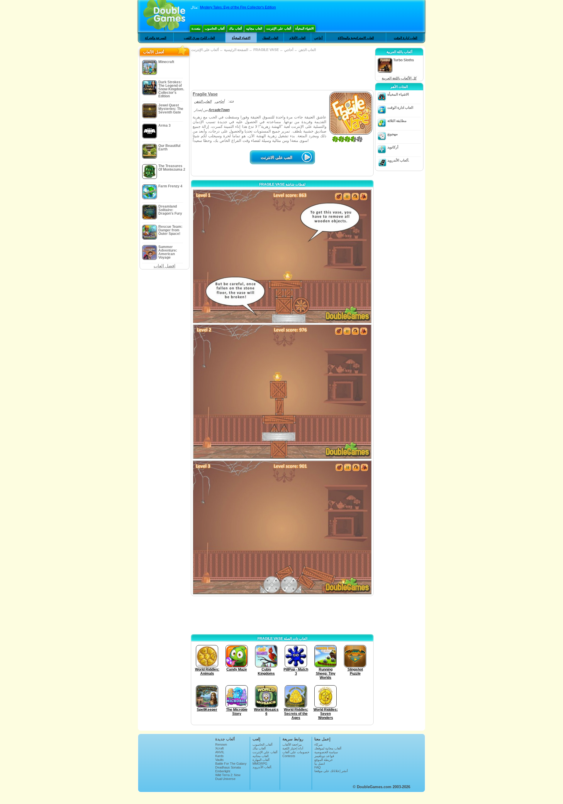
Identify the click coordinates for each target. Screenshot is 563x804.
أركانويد (392, 147)
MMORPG (259, 763)
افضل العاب (164, 265)
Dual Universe (225, 779)
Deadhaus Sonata (228, 767)
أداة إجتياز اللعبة (292, 748)
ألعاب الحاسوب (215, 28)
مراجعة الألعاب (292, 744)
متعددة (196, 28)
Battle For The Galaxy (231, 763)
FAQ (317, 767)
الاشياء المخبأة (304, 28)
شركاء (318, 744)
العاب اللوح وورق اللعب (199, 38)
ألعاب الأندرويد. (398, 160)
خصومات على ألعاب (295, 752)
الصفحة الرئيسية (236, 50)
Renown (221, 744)
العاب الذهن (307, 50)
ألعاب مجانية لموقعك (327, 748)
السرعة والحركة (155, 38)
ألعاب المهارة (260, 759)
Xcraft (219, 748)
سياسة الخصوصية (326, 752)
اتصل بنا (319, 763)
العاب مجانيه (254, 28)
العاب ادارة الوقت (405, 38)
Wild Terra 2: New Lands (227, 776)
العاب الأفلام (297, 38)
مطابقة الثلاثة (396, 121)
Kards (219, 756)
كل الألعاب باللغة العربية (399, 78)
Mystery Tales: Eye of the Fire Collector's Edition (238, 7)
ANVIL (219, 752)
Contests (288, 756)
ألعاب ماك (235, 28)
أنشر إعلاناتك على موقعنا (331, 771)
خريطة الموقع (323, 759)
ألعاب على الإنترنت (278, 28)
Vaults (219, 759)
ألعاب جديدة (225, 739)
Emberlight (222, 771)
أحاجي (318, 38)
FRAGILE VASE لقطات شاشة (282, 184)
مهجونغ (392, 134)
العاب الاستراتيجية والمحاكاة (356, 38)
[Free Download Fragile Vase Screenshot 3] (282, 527)
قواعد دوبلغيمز (324, 756)
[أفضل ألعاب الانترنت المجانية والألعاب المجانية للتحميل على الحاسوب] (164, 16)
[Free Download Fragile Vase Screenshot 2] (282, 392)
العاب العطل (270, 38)
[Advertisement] (282, 71)
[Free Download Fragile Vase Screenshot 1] (282, 256)
